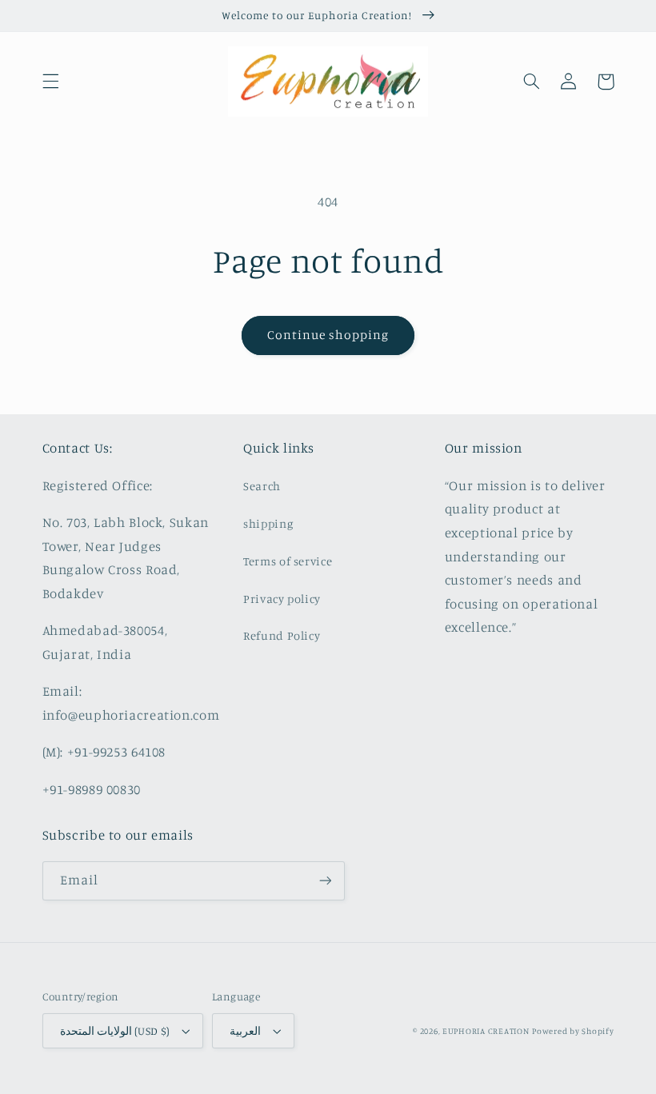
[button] (50, 81)
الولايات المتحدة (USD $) (115, 1030)
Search (262, 486)
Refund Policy (281, 635)
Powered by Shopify (573, 1031)
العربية (245, 1030)
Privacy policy (282, 598)
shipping (268, 523)
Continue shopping (328, 334)
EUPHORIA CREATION (486, 1031)
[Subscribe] (324, 880)
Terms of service (287, 561)
